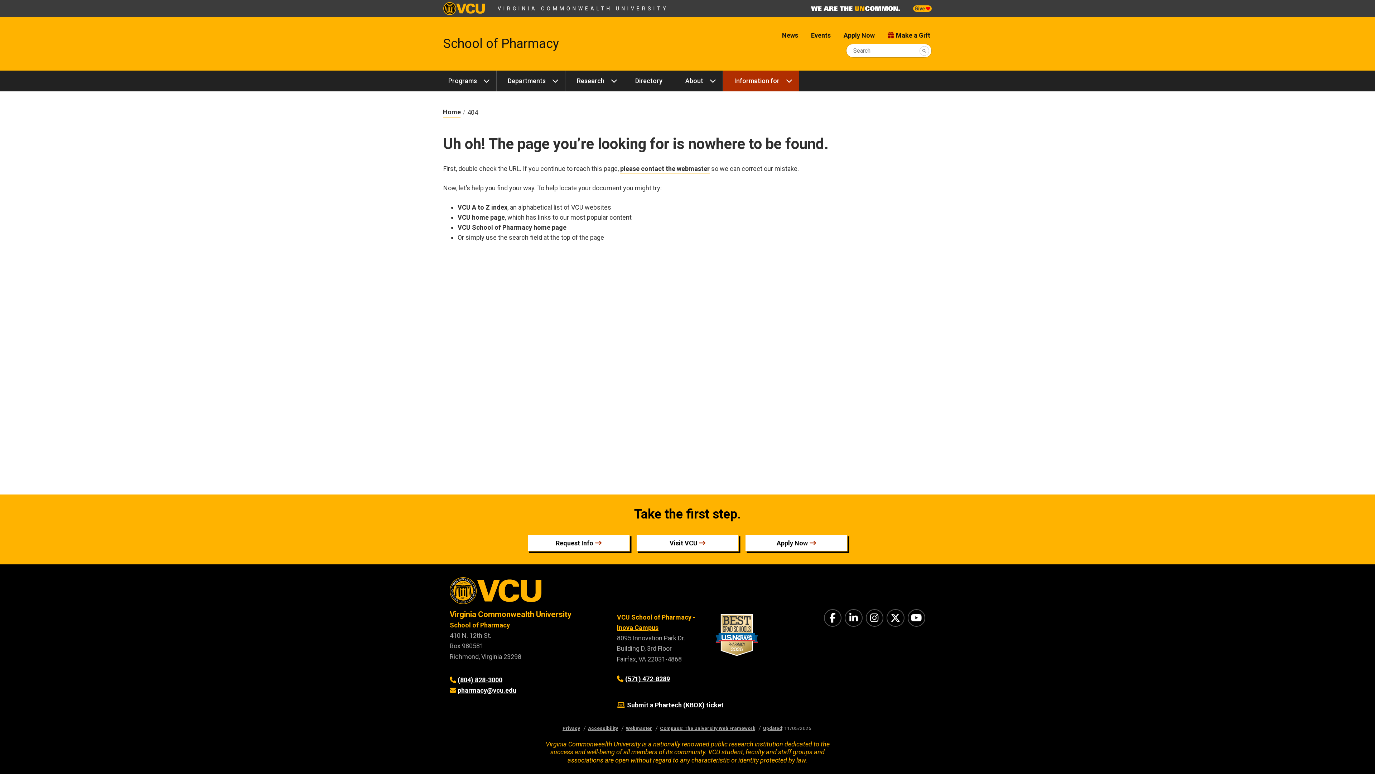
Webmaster (639, 728)
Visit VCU (684, 543)
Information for (757, 81)
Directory (648, 81)
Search (861, 50)
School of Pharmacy (501, 43)
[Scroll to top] (1360, 759)
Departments (527, 81)
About (694, 81)
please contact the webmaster (665, 168)
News (790, 35)
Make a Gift (913, 35)
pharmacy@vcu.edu (487, 690)
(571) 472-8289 (647, 679)
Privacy (571, 728)
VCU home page (481, 217)
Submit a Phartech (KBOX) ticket (675, 705)
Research (590, 81)
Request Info (574, 543)
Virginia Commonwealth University (583, 8)
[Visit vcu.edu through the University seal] (520, 593)
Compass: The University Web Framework (707, 728)
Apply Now (859, 35)
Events (821, 35)
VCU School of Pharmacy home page (512, 227)
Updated (772, 728)
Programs (462, 81)
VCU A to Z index (482, 207)
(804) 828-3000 (480, 680)
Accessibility (603, 728)
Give (920, 8)
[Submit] (924, 51)
